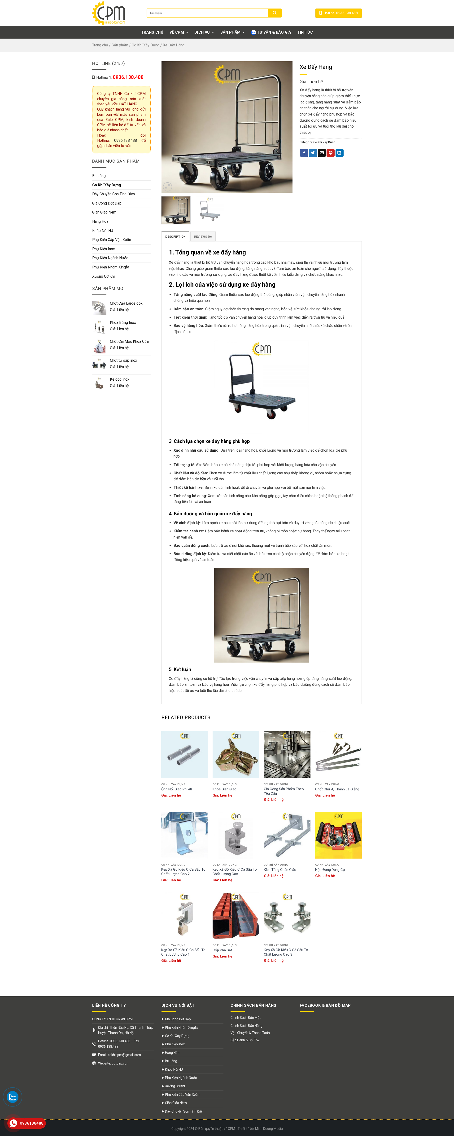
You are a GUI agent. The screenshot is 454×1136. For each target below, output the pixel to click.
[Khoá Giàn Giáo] (236, 754)
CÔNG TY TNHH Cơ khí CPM (112, 1019)
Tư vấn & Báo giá (274, 32)
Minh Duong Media (269, 1129)
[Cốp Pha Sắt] (236, 915)
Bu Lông (99, 176)
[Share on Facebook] (304, 153)
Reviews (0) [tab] (203, 236)
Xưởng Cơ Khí (103, 276)
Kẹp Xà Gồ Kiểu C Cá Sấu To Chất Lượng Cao (235, 871)
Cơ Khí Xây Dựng (145, 45)
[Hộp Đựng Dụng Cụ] (338, 835)
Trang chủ (152, 32)
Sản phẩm (230, 32)
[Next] (284, 127)
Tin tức (305, 32)
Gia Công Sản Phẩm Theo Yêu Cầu (284, 791)
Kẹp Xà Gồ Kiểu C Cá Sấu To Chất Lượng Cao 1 (183, 952)
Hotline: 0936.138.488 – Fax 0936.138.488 (118, 1043)
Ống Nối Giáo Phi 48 (176, 789)
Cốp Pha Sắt (222, 950)
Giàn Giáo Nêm (104, 212)
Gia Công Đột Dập (107, 203)
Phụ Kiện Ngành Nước (110, 258)
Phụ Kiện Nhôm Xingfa (110, 267)
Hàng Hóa (100, 221)
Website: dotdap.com (114, 1063)
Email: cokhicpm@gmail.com (119, 1055)
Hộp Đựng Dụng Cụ (330, 870)
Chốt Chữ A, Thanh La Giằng (337, 789)
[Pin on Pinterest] (331, 153)
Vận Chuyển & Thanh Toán (250, 1033)
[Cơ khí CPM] (116, 13)
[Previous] (170, 127)
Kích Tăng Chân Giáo (280, 870)
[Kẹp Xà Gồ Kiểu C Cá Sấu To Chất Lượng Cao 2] (184, 835)
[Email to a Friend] (322, 153)
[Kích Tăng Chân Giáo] (287, 835)
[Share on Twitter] (313, 153)
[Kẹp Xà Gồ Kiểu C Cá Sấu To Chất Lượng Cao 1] (184, 915)
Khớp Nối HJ (102, 230)
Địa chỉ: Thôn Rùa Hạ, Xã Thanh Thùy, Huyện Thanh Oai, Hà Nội (125, 1030)
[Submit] (274, 13)
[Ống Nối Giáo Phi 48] (184, 754)
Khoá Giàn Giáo (224, 789)
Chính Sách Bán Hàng (246, 1026)
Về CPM (177, 32)
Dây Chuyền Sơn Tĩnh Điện (113, 194)
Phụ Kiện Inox (103, 249)
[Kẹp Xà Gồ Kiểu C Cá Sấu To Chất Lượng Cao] (236, 835)
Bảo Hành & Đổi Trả (245, 1040)
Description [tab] (175, 236)
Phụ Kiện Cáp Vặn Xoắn (111, 239)
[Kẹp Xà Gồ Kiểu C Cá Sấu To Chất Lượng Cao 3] (287, 915)
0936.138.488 (125, 140)
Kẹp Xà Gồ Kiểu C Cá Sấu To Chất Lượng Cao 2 (183, 871)
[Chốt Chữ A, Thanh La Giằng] (338, 754)
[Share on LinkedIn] (340, 153)
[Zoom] (167, 187)
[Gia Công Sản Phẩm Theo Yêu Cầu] (287, 754)
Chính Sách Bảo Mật (246, 1018)
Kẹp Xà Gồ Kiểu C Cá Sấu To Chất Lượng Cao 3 (286, 952)
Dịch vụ (202, 32)
